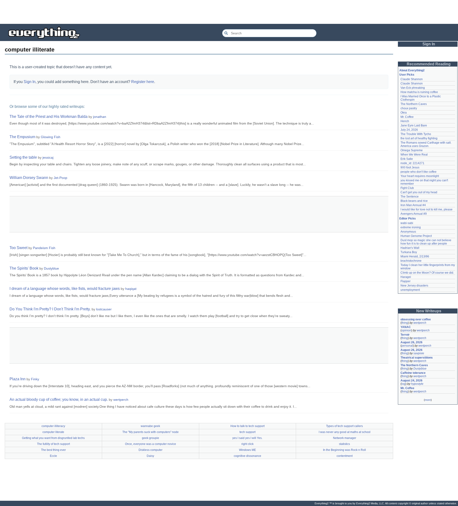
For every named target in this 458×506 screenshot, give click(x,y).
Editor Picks (407, 218)
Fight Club (407, 188)
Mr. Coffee (407, 117)
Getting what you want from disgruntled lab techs (53, 438)
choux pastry (409, 108)
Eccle (53, 456)
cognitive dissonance (247, 456)
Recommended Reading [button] (429, 64)
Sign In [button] (428, 44)
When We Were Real (414, 154)
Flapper (406, 281)
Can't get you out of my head (419, 192)
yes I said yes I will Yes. (247, 438)
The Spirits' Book (24, 268)
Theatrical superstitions (417, 357)
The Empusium (22, 137)
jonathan (99, 117)
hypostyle (417, 384)
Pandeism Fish (44, 248)
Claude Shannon (412, 79)
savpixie (418, 353)
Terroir (405, 334)
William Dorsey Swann (29, 178)
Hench (405, 121)
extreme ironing (411, 227)
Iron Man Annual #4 (413, 205)
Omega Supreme (412, 150)
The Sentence (410, 196)
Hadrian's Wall (410, 248)
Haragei (406, 277)
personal (407, 345)
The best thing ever (53, 450)
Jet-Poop (60, 178)
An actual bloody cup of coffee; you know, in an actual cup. (59, 399)
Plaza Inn (18, 379)
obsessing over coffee (416, 319)
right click (247, 444)
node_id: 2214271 (412, 163)
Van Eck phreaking (413, 87)
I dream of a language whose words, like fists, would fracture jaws (65, 289)
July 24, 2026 (409, 129)
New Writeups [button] (428, 311)
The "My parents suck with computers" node (150, 432)
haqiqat (130, 289)
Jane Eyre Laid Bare (414, 125)
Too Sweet (18, 248)
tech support (247, 432)
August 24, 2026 (411, 380)
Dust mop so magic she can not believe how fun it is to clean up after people (426, 242)
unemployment (410, 290)
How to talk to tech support (247, 426)
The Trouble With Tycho (416, 134)
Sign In (30, 82)
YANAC (406, 327)
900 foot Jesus (410, 167)
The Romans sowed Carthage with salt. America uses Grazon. (426, 144)
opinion (406, 330)
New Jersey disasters (414, 285)
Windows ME (247, 450)
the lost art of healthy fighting (419, 138)
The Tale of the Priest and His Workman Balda (49, 117)
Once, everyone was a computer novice (150, 444)
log (403, 384)
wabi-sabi (407, 223)
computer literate (53, 432)
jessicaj (47, 157)
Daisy (150, 456)
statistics (344, 444)
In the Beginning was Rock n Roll (344, 450)
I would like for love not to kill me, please (427, 209)
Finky (35, 379)
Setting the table (23, 157)
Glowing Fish (50, 137)
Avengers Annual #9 (414, 213)
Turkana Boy (409, 252)
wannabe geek (150, 426)
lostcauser (104, 309)
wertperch (120, 400)
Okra (404, 112)
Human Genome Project (416, 236)
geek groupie (150, 438)
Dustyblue (51, 268)
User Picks (406, 74)
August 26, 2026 (411, 342)
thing (404, 322)
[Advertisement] (229, 12)
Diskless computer (150, 450)
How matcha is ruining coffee (419, 92)
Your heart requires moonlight (420, 176)
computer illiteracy (53, 426)
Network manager (344, 438)
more (428, 399)
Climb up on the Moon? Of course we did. (427, 272)
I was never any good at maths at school (344, 432)
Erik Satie (407, 159)
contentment (345, 456)
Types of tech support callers (344, 426)
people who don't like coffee (419, 171)
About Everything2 (412, 70)
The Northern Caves (414, 104)
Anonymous (408, 231)
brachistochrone (411, 260)
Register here (142, 82)
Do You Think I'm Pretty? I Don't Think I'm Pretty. (50, 309)
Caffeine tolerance (413, 373)
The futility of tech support (53, 444)
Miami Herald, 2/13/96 (415, 256)
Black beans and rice (414, 201)
